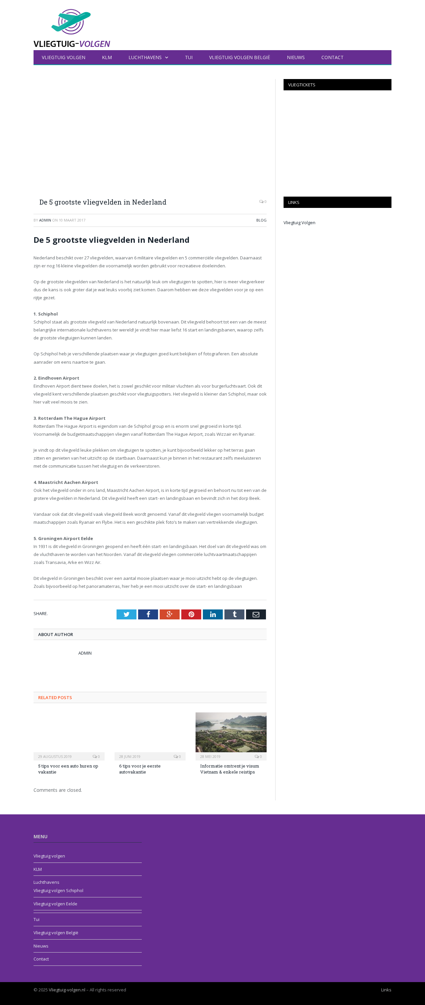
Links (386, 990)
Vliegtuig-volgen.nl (67, 990)
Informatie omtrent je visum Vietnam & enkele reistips (229, 769)
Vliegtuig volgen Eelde (55, 904)
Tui (189, 57)
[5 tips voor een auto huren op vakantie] (69, 735)
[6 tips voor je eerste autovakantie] (150, 735)
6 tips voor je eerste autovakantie (140, 769)
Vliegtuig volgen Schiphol (58, 890)
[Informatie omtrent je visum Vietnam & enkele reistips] (231, 735)
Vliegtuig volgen (63, 57)
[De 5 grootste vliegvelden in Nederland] (150, 135)
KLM (107, 57)
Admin (45, 220)
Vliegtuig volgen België (239, 57)
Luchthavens (145, 57)
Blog (261, 220)
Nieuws (296, 57)
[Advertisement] (337, 143)
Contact (332, 57)
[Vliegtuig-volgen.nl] (72, 23)
